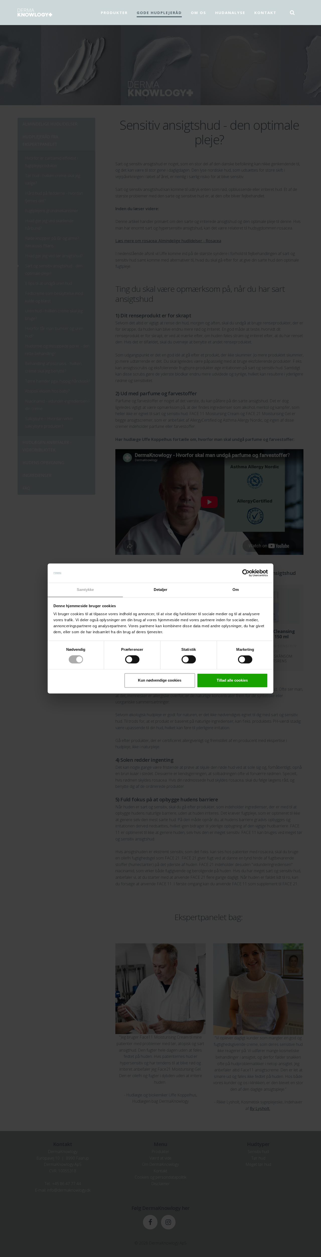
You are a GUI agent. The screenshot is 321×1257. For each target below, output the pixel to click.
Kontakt (265, 12)
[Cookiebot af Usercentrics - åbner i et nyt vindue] (246, 573)
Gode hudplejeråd (159, 12)
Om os (198, 12)
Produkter (114, 12)
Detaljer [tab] (161, 589)
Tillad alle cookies (232, 680)
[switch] (132, 660)
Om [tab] (235, 589)
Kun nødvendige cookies (159, 680)
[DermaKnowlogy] (35, 13)
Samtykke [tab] (85, 589)
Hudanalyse (230, 12)
